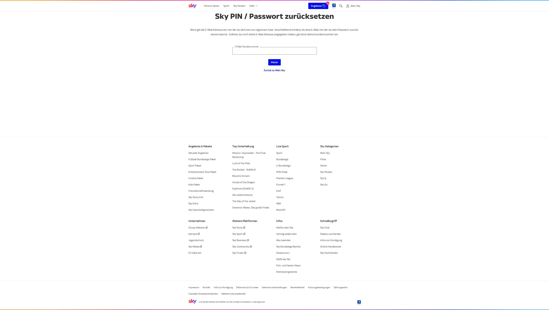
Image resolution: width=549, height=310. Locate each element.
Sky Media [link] (193, 246)
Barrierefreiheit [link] (298, 287)
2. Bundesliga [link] (283, 165)
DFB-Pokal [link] (281, 171)
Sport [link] (226, 5)
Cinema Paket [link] (195, 178)
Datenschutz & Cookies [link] (247, 287)
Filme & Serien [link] (211, 5)
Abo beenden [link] (283, 240)
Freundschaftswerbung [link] (201, 190)
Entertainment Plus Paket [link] (202, 171)
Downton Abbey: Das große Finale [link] (250, 207)
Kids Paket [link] (194, 184)
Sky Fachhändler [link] (329, 252)
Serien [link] (323, 165)
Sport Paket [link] (194, 165)
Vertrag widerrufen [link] (286, 233)
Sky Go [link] (324, 184)
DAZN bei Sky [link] (283, 259)
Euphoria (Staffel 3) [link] (243, 188)
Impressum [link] (193, 287)
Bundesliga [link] (282, 159)
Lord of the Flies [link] (241, 163)
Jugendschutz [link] (196, 240)
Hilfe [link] (251, 5)
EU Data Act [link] (194, 252)
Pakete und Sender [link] (330, 233)
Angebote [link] (316, 5)
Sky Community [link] (240, 246)
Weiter (274, 62)
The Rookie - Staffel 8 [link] (243, 169)
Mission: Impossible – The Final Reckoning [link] (249, 155)
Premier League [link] (284, 178)
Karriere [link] (192, 233)
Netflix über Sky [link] (284, 227)
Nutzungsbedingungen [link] (319, 287)
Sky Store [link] (237, 227)
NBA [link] (278, 203)
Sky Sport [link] (237, 233)
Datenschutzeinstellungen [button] (274, 287)
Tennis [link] (279, 197)
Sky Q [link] (323, 178)
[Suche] (341, 6)
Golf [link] (278, 190)
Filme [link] (323, 159)
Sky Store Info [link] (195, 197)
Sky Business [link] (239, 240)
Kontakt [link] (206, 287)
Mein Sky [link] (325, 153)
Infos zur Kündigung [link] (331, 240)
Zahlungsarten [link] (341, 287)
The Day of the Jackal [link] (243, 201)
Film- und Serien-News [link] (288, 265)
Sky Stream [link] (239, 5)
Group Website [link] (196, 227)
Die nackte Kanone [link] (242, 194)
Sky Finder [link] (237, 252)
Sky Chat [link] (325, 227)
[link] (192, 6)
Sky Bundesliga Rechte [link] (288, 246)
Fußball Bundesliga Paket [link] (202, 159)
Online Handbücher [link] (330, 246)
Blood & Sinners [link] (241, 176)
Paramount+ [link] (283, 252)
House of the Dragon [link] (243, 182)
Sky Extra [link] (193, 203)
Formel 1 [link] (280, 184)
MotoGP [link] (280, 209)
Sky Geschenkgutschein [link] (201, 209)
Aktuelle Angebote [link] (198, 153)
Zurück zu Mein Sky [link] (274, 70)
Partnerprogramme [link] (286, 271)
